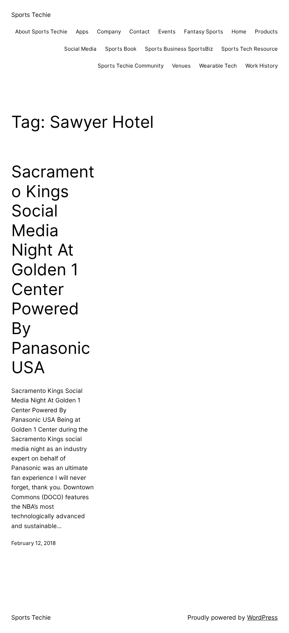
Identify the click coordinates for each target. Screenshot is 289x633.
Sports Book (120, 48)
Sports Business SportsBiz (179, 48)
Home (239, 31)
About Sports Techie (41, 31)
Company (109, 31)
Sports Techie (31, 14)
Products (266, 31)
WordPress (262, 617)
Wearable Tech (218, 65)
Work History (261, 65)
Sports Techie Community (131, 65)
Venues (181, 65)
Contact (139, 31)
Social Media (80, 48)
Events (167, 31)
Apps (82, 31)
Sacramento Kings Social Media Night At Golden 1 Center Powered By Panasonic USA (52, 269)
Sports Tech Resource (249, 48)
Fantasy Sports (203, 31)
